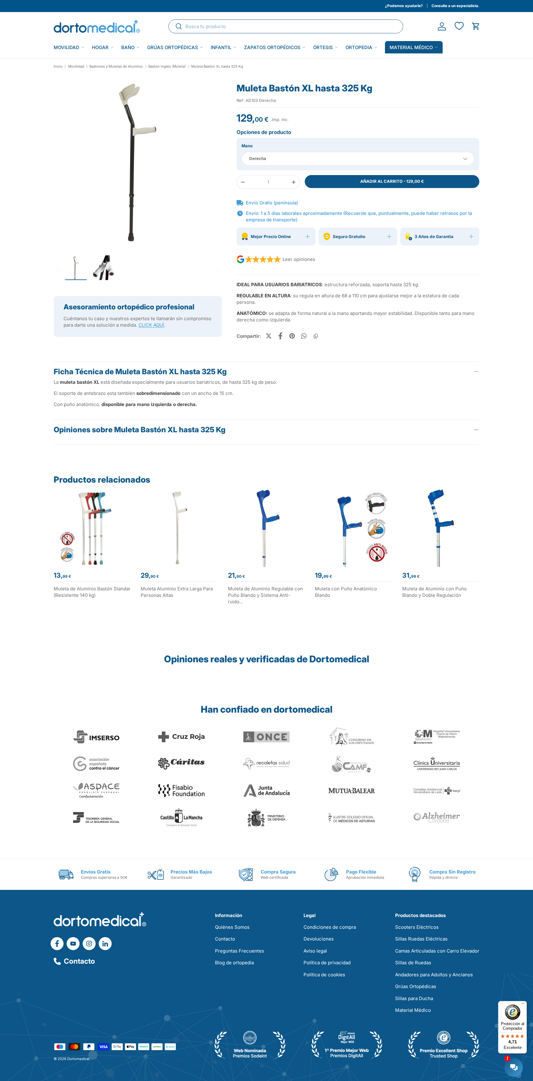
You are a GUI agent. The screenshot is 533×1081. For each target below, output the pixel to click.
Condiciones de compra (330, 927)
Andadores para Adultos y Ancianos (434, 975)
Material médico (411, 47)
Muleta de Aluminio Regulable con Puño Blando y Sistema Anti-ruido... (265, 595)
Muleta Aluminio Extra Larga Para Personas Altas (177, 592)
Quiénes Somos (232, 927)
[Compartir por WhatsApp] (304, 336)
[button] (475, 26)
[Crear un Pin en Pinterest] (292, 336)
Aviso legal (315, 951)
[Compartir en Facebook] (280, 336)
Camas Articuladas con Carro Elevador (437, 951)
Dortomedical (78, 1059)
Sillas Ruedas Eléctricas (421, 939)
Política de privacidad (327, 963)
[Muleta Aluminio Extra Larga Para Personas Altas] (179, 528)
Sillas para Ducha (414, 998)
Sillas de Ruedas (413, 963)
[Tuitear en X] (269, 336)
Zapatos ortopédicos (272, 47)
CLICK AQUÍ (151, 325)
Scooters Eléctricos (417, 927)
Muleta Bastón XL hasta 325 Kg (217, 66)
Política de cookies (324, 975)
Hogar (100, 47)
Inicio (58, 66)
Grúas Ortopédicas (172, 47)
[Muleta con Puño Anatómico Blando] (353, 528)
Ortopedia (358, 47)
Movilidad (66, 47)
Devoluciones (319, 939)
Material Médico (413, 1010)
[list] (137, 165)
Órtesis (323, 47)
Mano (247, 145)
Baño (127, 47)
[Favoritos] (458, 26)
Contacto (79, 961)
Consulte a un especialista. (455, 5)
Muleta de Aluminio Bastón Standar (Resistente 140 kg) (92, 592)
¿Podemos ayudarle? (404, 5)
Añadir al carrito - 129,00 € (392, 181)
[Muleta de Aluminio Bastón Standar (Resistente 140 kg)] (92, 528)
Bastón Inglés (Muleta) (167, 66)
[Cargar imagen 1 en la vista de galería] (138, 162)
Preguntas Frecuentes (239, 951)
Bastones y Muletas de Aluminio (116, 66)
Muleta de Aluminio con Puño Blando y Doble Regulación (434, 592)
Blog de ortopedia (234, 963)
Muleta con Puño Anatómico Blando (346, 592)
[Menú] (523, 1004)
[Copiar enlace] (315, 336)
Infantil (221, 47)
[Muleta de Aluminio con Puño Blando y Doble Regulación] (440, 528)
